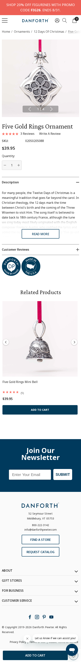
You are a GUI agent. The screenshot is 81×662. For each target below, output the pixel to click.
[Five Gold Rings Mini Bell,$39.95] (40, 339)
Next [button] (51, 109)
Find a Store (40, 540)
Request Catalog (40, 552)
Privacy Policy (18, 642)
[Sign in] (57, 20)
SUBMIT (63, 474)
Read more (40, 234)
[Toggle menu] (5, 20)
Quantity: (8, 156)
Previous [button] (30, 109)
